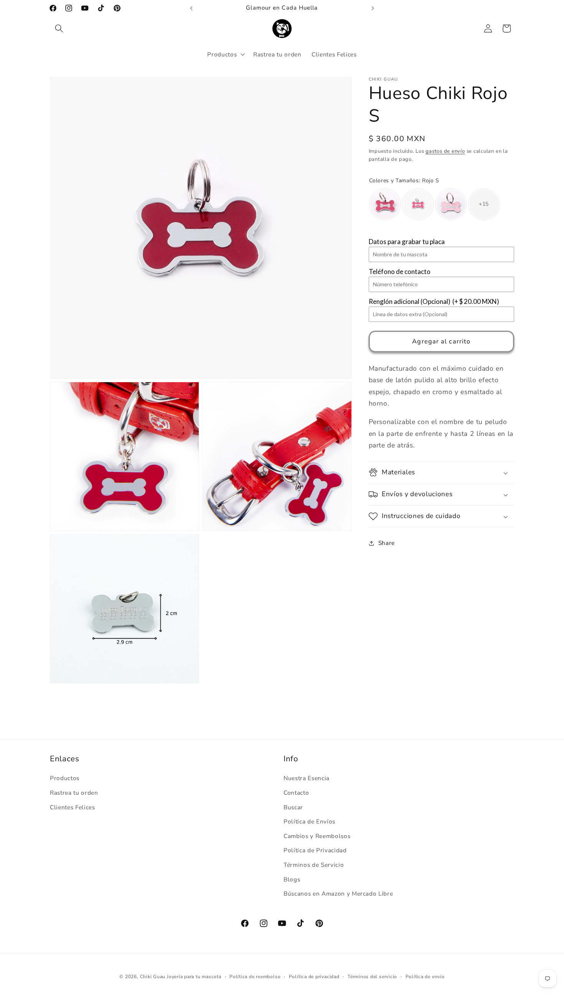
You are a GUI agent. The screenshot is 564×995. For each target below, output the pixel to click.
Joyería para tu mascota (194, 977)
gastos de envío (445, 151)
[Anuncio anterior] (191, 8)
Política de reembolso (254, 977)
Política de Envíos (309, 822)
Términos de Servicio (314, 865)
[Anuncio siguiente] (372, 8)
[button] (59, 28)
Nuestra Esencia (307, 778)
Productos (64, 778)
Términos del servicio (372, 977)
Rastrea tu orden (74, 793)
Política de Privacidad (315, 850)
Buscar (293, 807)
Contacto (296, 793)
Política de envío (425, 977)
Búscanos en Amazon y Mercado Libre (338, 894)
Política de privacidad (314, 977)
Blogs (292, 879)
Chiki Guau (153, 977)
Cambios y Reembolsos (317, 836)
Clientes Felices (72, 807)
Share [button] (386, 543)
